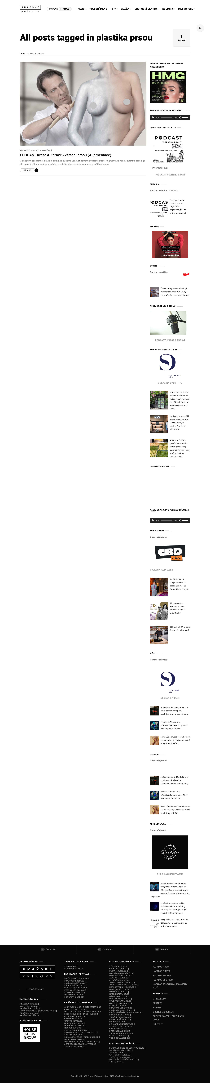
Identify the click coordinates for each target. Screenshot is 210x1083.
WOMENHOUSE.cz (92, 1011)
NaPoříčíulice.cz (118, 992)
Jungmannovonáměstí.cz (123, 985)
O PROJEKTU (159, 998)
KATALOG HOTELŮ (162, 975)
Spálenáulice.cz (118, 1029)
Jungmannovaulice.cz (121, 982)
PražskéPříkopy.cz (74, 981)
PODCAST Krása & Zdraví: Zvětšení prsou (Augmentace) (65, 155)
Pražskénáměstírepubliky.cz (125, 1012)
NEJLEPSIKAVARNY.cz (75, 1039)
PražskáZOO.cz (47, 1011)
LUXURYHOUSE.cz (73, 1035)
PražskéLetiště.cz (30, 1008)
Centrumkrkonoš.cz (75, 988)
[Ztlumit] (180, 117)
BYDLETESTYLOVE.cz (77, 1009)
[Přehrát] (153, 117)
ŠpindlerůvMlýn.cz (74, 985)
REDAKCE (157, 1003)
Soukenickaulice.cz (120, 1026)
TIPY (22, 150)
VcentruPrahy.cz (29, 1006)
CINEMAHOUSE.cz (73, 1018)
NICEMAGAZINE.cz (73, 1042)
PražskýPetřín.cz (29, 1015)
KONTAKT (158, 1024)
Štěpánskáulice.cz (119, 1031)
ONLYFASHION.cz (72, 1007)
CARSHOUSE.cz (90, 1014)
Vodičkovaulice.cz (119, 1038)
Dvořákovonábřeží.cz (121, 973)
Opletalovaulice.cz (120, 1001)
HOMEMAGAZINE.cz (74, 1025)
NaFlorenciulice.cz (120, 989)
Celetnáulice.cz (118, 968)
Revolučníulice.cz (119, 1019)
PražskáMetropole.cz (76, 978)
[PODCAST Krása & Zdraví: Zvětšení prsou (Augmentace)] (83, 104)
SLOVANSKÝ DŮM (170, 698)
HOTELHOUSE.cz (72, 1011)
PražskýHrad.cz (29, 1004)
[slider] (185, 117)
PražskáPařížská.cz (75, 983)
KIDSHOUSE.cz (71, 1032)
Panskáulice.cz (117, 1005)
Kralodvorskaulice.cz (121, 987)
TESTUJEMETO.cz (92, 1007)
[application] (170, 117)
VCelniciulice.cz (118, 1035)
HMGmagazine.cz (73, 995)
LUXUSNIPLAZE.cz (73, 1037)
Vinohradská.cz (28, 1011)
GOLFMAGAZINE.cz (73, 1023)
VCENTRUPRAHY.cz (73, 968)
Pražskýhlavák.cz (119, 1015)
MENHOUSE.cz (91, 1037)
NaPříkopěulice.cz (119, 994)
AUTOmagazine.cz (74, 992)
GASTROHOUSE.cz (73, 1021)
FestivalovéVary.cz (75, 990)
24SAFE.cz (174, 190)
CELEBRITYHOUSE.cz (74, 1016)
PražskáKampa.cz (29, 1013)
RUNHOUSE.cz (92, 1042)
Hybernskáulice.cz (119, 975)
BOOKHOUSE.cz (73, 1014)
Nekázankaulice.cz (120, 998)
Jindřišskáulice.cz (119, 980)
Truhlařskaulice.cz (120, 1033)
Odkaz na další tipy (170, 383)
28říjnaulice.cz (117, 966)
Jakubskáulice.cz (119, 978)
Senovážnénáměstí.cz (121, 1024)
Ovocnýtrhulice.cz (120, 1003)
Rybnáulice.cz (117, 1022)
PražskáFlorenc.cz (120, 1008)
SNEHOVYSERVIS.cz (74, 1046)
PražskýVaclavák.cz (121, 1017)
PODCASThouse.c (73, 997)
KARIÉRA (157, 1007)
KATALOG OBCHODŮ (163, 980)
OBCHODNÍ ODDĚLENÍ (163, 1012)
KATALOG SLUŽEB (162, 971)
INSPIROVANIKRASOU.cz (76, 1030)
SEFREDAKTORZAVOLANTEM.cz (80, 1044)
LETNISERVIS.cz (89, 1032)
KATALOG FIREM (161, 966)
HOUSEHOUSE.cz (73, 1028)
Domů (22, 54)
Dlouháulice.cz (118, 971)
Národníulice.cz (118, 996)
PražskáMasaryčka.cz (121, 1010)
